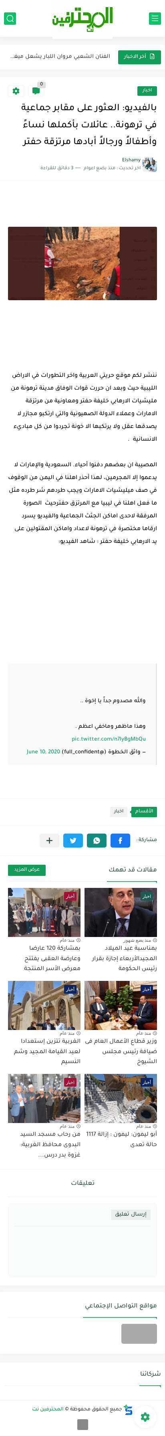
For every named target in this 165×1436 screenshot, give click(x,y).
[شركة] (139, 1334)
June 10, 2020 (43, 752)
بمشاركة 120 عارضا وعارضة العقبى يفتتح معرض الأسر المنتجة (52, 959)
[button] (120, 841)
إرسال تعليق (131, 1215)
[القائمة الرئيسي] (155, 18)
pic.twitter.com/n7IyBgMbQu (109, 740)
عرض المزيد (27, 870)
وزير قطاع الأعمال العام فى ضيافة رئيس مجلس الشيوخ (121, 1052)
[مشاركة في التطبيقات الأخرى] (49, 841)
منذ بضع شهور (137, 940)
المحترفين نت (48, 1409)
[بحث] (10, 18)
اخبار (147, 90)
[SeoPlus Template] (128, 1409)
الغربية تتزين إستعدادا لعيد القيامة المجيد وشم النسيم (47, 1052)
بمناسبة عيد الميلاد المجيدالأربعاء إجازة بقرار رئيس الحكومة (124, 959)
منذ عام (67, 940)
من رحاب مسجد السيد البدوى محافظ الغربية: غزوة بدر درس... (50, 1145)
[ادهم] (82, 1424)
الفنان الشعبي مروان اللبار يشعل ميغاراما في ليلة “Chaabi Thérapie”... (59, 57)
